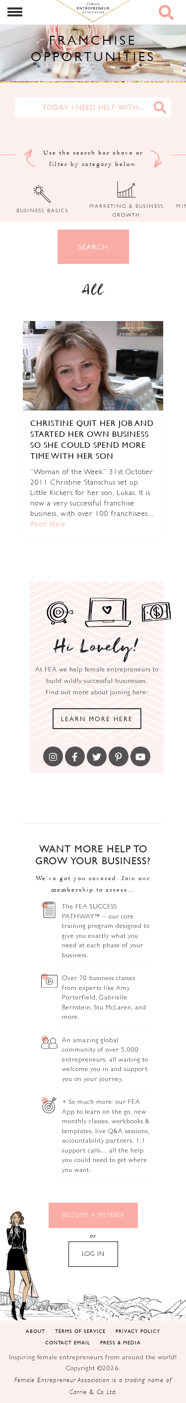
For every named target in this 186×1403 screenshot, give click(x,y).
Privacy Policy (138, 1330)
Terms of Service (80, 1330)
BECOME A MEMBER (93, 1215)
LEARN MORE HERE (97, 719)
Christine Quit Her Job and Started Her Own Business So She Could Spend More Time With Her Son (92, 439)
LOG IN (93, 1253)
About (35, 1330)
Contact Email (67, 1342)
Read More (48, 523)
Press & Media (120, 1342)
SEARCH (93, 247)
